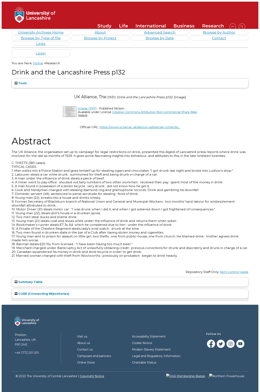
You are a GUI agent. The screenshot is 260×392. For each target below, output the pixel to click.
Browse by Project (100, 38)
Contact (219, 38)
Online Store (86, 362)
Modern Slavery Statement (151, 349)
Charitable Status (144, 362)
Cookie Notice (142, 343)
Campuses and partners (94, 356)
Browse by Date (160, 38)
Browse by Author (219, 32)
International (150, 26)
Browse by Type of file (41, 38)
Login (41, 53)
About (100, 32)
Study (105, 26)
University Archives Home (41, 32)
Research (213, 26)
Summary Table (29, 282)
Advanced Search (160, 32)
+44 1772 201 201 (27, 353)
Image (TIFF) (87, 108)
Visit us (82, 336)
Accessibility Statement (149, 336)
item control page (234, 272)
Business (184, 26)
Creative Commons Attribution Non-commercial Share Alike (154, 112)
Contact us (85, 349)
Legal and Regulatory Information (156, 356)
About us (83, 343)
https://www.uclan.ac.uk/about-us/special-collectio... (140, 127)
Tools (22, 83)
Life (123, 26)
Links (41, 43)
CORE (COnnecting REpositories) (43, 294)
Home (38, 63)
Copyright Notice (92, 376)
